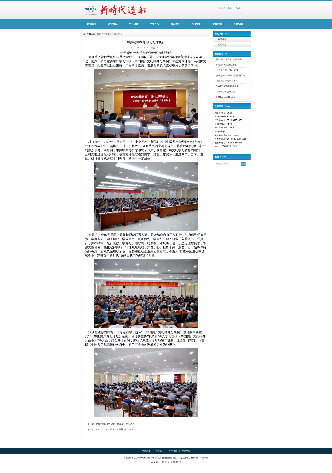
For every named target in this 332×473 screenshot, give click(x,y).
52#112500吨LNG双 (226, 97)
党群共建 (217, 24)
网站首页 (92, 24)
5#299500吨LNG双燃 (226, 65)
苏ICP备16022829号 (171, 462)
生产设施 (134, 24)
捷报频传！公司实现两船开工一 (230, 75)
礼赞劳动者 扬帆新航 (226, 91)
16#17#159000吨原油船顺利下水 (111, 429)
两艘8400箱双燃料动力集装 (229, 59)
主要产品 (154, 24)
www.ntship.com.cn (148, 458)
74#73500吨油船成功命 (227, 86)
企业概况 (113, 24)
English (239, 8)
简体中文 (231, 8)
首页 (99, 33)
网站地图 (186, 451)
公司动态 (222, 44)
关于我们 (159, 451)
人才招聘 (238, 24)
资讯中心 (175, 24)
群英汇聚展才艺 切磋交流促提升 (110, 424)
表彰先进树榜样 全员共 (227, 81)
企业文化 (196, 24)
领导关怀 (222, 39)
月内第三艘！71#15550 (227, 70)
